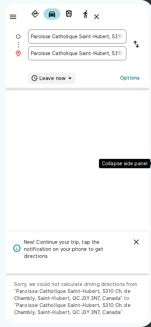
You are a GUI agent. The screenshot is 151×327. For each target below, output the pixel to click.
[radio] (35, 14)
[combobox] (77, 36)
